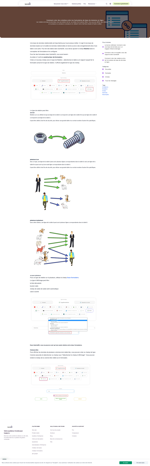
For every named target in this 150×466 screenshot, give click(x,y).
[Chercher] (106, 3)
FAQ (51, 442)
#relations (105, 87)
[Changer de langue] (110, 3)
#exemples (105, 94)
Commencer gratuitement (121, 3)
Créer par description (37, 439)
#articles (104, 92)
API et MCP (35, 453)
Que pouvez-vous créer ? (61, 3)
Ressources (91, 3)
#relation (105, 89)
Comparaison (75, 433)
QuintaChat (35, 442)
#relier (104, 91)
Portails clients (35, 433)
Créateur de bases (37, 447)
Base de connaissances (56, 439)
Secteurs (52, 433)
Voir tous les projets (55, 430)
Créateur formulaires (37, 450)
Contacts (74, 436)
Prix (85, 3)
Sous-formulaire (72, 277)
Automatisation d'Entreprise (39, 444)
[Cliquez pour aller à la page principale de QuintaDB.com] (28, 3)
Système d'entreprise (37, 436)
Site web (34, 430)
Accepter (125, 462)
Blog (51, 436)
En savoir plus (140, 462)
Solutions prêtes (76, 3)
